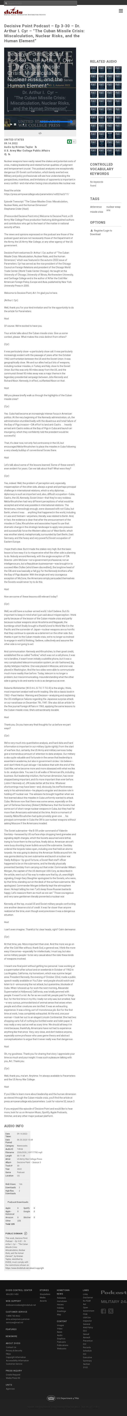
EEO (85, 1331)
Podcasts (61, 1342)
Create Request (13, 1375)
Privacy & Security (14, 1350)
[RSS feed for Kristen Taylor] (36, 147)
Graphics (61, 1339)
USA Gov (87, 1317)
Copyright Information (16, 1357)
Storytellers (45, 1294)
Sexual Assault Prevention (88, 1337)
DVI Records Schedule (87, 1347)
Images (60, 1325)
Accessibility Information (17, 1360)
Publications (62, 1345)
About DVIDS (13, 1343)
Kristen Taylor (24, 147)
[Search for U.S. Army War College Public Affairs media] (5, 154)
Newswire (11, 1336)
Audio (59, 1335)
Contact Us (11, 1347)
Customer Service (14, 1364)
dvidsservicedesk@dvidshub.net (21, 1305)
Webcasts (61, 1348)
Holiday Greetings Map (61, 1311)
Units (9, 1385)
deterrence (96, 207)
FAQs (8, 1354)
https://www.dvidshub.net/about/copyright (24, 1268)
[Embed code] (40, 133)
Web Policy (88, 1327)
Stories (44, 1290)
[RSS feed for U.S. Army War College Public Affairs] (9, 154)
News (59, 1332)
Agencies (10, 1389)
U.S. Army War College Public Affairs (27, 150)
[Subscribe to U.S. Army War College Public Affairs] (69, 142)
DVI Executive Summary (87, 1357)
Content (62, 1321)
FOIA (85, 1314)
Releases (61, 1298)
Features (11, 1329)
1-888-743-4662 (13, 1316)
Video (59, 1329)
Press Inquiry (14, 1371)
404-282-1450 (12, 1294)
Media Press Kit (13, 1378)
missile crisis (96, 212)
